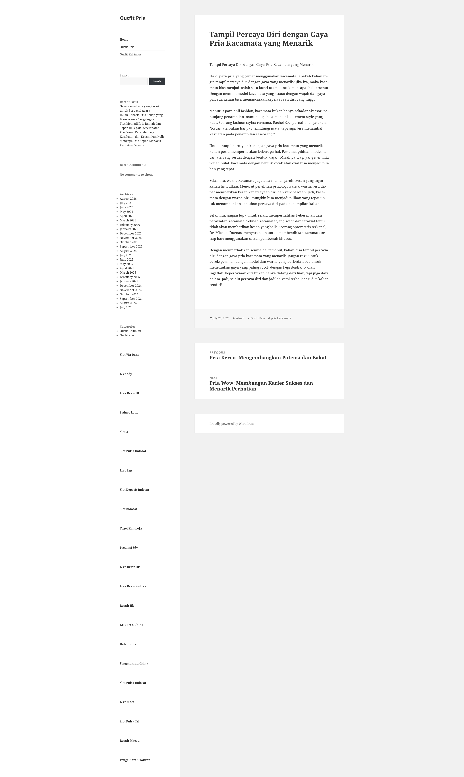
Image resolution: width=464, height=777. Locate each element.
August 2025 (128, 251)
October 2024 (129, 294)
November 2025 (131, 238)
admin (240, 318)
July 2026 (126, 203)
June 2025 (126, 259)
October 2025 (129, 242)
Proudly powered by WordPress (232, 424)
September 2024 (131, 299)
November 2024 (131, 290)
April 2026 (127, 216)
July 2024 (126, 307)
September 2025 (131, 246)
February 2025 (130, 277)
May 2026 (126, 212)
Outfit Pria (133, 17)
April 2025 (127, 268)
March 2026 (128, 220)
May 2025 (126, 264)
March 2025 (128, 273)
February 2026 (130, 225)
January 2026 (129, 229)
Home (124, 39)
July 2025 (126, 255)
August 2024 (128, 303)
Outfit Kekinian (130, 54)
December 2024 (131, 286)
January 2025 (129, 281)
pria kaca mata (281, 318)
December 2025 (131, 233)
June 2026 (126, 207)
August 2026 (128, 199)
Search (124, 75)
